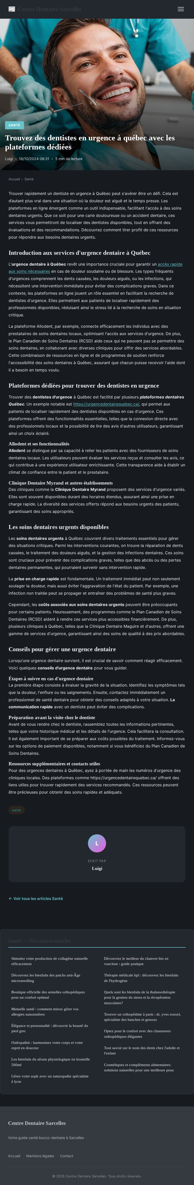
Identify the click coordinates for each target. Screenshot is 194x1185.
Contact (66, 1156)
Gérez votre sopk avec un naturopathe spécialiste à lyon (50, 1078)
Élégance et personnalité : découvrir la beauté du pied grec (49, 1028)
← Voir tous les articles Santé (36, 898)
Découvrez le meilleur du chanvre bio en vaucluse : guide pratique (136, 961)
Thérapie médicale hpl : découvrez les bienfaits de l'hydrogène (141, 977)
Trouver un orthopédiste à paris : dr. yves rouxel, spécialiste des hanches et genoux (142, 1017)
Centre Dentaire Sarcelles (44, 9)
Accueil (14, 179)
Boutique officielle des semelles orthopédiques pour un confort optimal (48, 994)
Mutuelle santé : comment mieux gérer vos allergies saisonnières (45, 1011)
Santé (14, 125)
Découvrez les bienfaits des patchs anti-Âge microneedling (45, 977)
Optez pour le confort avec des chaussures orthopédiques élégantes (137, 1033)
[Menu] (181, 9)
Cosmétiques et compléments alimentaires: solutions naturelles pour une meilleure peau (139, 1067)
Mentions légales (40, 1156)
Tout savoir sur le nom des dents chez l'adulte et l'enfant (142, 1050)
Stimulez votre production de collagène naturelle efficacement (49, 961)
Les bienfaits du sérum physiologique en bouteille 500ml (50, 1062)
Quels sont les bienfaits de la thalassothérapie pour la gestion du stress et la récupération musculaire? (139, 997)
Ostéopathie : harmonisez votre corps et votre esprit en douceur (47, 1045)
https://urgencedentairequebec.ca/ (106, 404)
